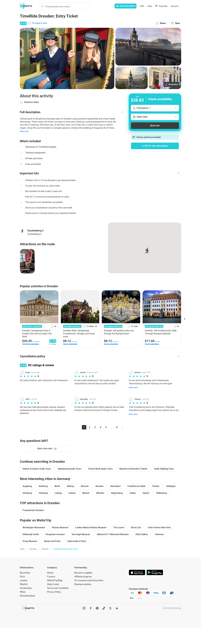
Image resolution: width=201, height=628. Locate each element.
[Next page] (122, 427)
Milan (23, 591)
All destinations (27, 595)
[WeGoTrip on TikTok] (104, 608)
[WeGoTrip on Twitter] (110, 608)
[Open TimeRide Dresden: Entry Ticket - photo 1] (67, 58)
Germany (33, 549)
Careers (51, 576)
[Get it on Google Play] (155, 573)
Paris (22, 576)
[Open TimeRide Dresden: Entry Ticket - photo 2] (148, 47)
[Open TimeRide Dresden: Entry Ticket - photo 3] (131, 78)
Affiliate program (83, 576)
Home (22, 549)
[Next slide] (184, 319)
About (50, 572)
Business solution (82, 584)
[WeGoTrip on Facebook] (90, 608)
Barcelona (25, 572)
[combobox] (66, 6)
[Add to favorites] (54, 293)
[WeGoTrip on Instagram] (84, 608)
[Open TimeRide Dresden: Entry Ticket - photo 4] (165, 78)
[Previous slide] (16, 319)
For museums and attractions (88, 580)
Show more (24, 131)
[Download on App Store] (137, 573)
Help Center (53, 584)
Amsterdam (26, 588)
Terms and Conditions (58, 588)
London (23, 580)
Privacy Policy (54, 591)
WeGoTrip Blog (54, 580)
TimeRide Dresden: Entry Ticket (65, 549)
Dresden (45, 549)
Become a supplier (83, 572)
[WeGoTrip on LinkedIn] (117, 608)
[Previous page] (78, 427)
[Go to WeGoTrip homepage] (28, 6)
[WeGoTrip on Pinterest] (97, 608)
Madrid (23, 584)
